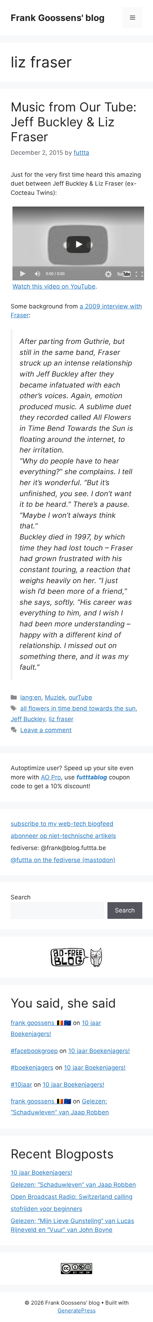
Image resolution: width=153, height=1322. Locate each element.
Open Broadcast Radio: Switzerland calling (71, 1196)
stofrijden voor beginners (46, 1208)
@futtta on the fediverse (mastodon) (63, 859)
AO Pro (51, 777)
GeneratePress (77, 1310)
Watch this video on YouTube (53, 286)
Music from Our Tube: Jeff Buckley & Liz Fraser (74, 121)
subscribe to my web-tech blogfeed (62, 823)
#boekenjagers (32, 1067)
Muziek (55, 697)
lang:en (30, 697)
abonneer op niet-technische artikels (63, 835)
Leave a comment (46, 730)
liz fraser (61, 719)
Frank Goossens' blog (58, 17)
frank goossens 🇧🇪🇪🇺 (41, 1022)
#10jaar (21, 1084)
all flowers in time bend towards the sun (78, 708)
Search (21, 897)
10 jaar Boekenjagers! (99, 1050)
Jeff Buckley (28, 719)
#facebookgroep (34, 1050)
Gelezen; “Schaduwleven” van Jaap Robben (73, 1184)
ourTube (80, 697)
